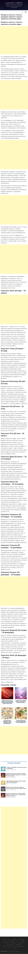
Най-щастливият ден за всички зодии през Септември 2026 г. (16, 781)
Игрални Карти (11, 941)
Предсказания (18, 944)
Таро (9, 939)
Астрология (7, 942)
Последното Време (10, 944)
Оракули (4, 941)
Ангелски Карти (21, 939)
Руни (17, 941)
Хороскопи (23, 941)
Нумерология (20, 942)
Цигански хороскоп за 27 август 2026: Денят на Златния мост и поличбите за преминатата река (16, 794)
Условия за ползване (7, 946)
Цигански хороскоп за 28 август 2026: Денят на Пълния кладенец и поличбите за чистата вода (16, 774)
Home (4, 939)
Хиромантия (13, 942)
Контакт (14, 948)
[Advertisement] (14, 40)
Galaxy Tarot (14, 3)
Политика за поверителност (19, 946)
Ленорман (14, 939)
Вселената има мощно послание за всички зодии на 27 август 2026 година (16, 788)
